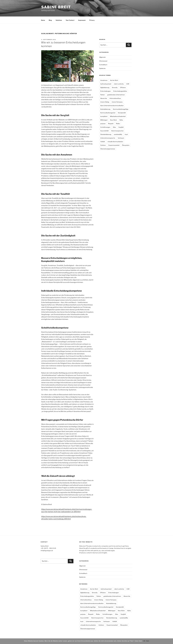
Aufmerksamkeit (105, 84)
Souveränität (104, 131)
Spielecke (102, 68)
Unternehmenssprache (107, 138)
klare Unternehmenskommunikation (112, 105)
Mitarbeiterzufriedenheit (118, 116)
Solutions (59, 20)
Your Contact (70, 20)
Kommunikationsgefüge (120, 109)
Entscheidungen (105, 91)
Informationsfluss (115, 98)
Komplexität (122, 113)
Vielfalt (102, 141)
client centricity (119, 84)
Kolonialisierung (105, 109)
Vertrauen (121, 138)
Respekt (110, 123)
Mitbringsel (103, 120)
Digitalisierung (104, 87)
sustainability (118, 134)
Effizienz (123, 87)
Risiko (118, 123)
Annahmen (103, 80)
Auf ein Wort (114, 80)
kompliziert (103, 116)
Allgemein (102, 57)
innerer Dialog (104, 102)
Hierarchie (103, 98)
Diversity (115, 87)
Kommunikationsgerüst (107, 113)
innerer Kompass (117, 102)
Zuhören (103, 145)
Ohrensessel (103, 61)
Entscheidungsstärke (120, 91)
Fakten (102, 95)
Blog (50, 20)
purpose (103, 123)
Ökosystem (125, 145)
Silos (114, 127)
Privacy (92, 20)
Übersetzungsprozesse (107, 149)
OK (144, 641)
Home (43, 20)
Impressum (82, 20)
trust (126, 134)
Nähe (121, 120)
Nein (147, 641)
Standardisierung (105, 134)
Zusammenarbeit (113, 145)
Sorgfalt (121, 127)
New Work (113, 120)
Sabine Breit (56, 7)
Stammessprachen (117, 131)
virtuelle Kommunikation (115, 141)
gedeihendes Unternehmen (116, 95)
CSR (127, 84)
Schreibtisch (103, 65)
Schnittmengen (105, 127)
